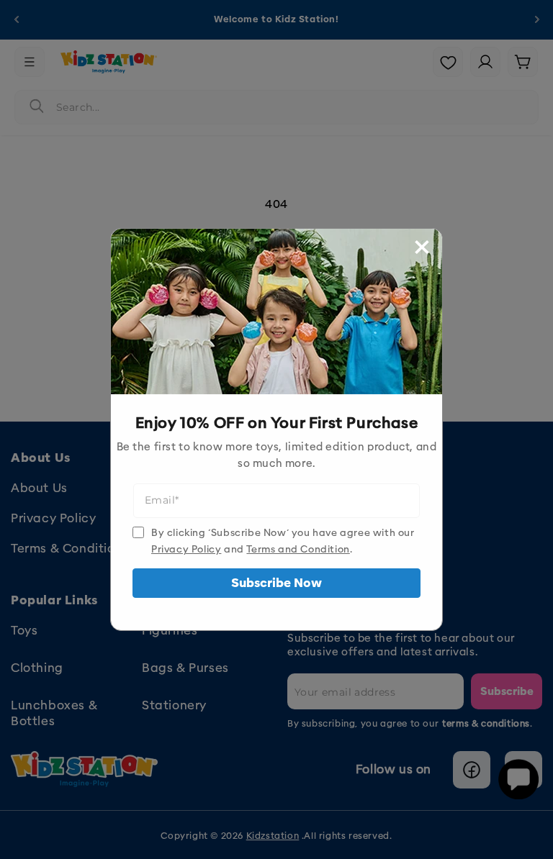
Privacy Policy (186, 549)
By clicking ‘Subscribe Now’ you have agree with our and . (283, 541)
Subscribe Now (276, 583)
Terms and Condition (297, 549)
